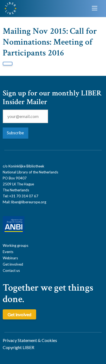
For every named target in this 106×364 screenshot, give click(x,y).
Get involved (13, 264)
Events (8, 252)
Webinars (10, 258)
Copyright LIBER (18, 347)
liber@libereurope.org (28, 202)
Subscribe (15, 132)
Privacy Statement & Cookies (30, 340)
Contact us (11, 270)
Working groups (15, 245)
